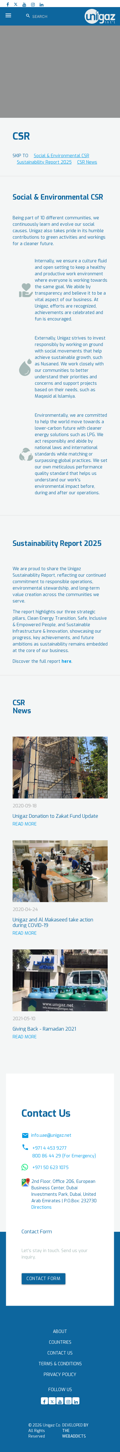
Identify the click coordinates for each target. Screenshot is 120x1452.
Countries (60, 1342)
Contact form (43, 1278)
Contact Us (60, 1353)
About (60, 1332)
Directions (41, 1207)
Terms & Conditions (60, 1364)
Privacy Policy (60, 1375)
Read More (25, 824)
